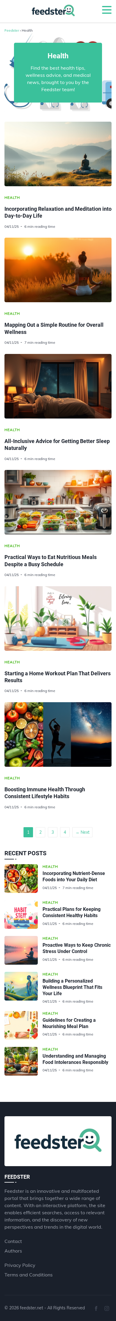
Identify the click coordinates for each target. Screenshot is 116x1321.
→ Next (82, 832)
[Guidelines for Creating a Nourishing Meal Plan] (23, 1025)
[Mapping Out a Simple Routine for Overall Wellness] (58, 270)
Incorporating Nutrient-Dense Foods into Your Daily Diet (74, 876)
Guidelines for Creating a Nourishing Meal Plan (69, 1023)
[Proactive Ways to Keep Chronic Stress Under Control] (23, 950)
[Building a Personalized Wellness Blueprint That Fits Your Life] (23, 988)
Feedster (11, 30)
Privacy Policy (19, 1265)
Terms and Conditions (28, 1275)
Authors (13, 1251)
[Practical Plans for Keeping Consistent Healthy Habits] (23, 914)
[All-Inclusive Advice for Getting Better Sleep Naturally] (58, 386)
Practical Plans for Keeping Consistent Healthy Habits (72, 912)
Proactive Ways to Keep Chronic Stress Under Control (77, 948)
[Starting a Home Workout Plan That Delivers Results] (58, 618)
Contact (13, 1241)
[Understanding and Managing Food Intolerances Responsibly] (23, 1061)
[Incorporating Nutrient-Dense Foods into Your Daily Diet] (23, 878)
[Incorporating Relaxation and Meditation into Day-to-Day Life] (58, 154)
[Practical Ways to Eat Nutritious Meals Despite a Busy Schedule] (58, 502)
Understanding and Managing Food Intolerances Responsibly (75, 1059)
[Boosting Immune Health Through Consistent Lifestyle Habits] (58, 734)
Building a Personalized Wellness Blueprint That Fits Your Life (72, 987)
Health (12, 197)
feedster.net (31, 1308)
